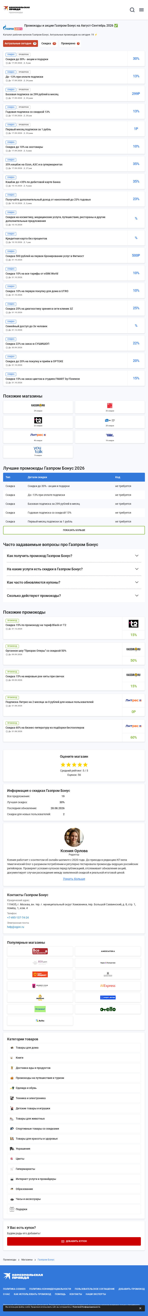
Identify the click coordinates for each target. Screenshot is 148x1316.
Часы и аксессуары (28, 1199)
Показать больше (74, 530)
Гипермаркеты (25, 1168)
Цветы (20, 1158)
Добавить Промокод (132, 1289)
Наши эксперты (96, 1294)
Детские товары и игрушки (33, 1108)
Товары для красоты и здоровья (37, 1138)
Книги (19, 1057)
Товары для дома (27, 1047)
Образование (24, 1188)
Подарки (21, 1209)
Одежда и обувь (26, 1087)
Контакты (76, 1294)
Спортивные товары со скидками (37, 1128)
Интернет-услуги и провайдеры (36, 1178)
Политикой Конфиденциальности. (87, 1307)
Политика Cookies (14, 1289)
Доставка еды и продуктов (33, 1067)
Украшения (23, 1148)
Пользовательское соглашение (95, 1289)
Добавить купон (76, 1241)
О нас (6, 1294)
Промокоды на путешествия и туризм (40, 1077)
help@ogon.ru (15, 926)
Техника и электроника (31, 1098)
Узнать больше (74, 879)
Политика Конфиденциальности (50, 1289)
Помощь (60, 1294)
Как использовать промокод (32, 1294)
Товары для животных (30, 1118)
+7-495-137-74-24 (18, 917)
